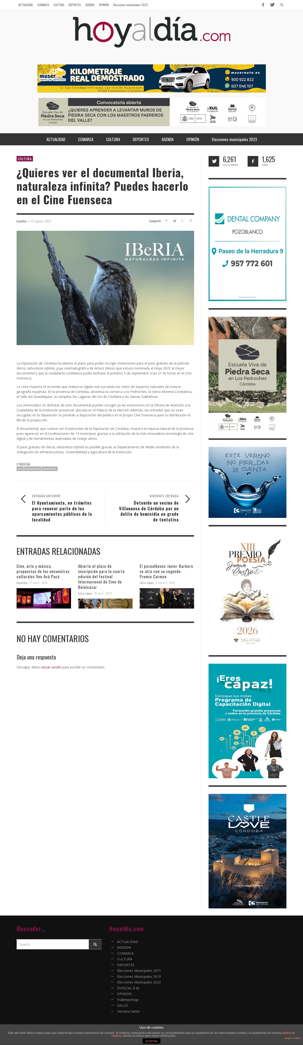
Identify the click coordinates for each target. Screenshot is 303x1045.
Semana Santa (128, 1011)
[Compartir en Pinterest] (191, 220)
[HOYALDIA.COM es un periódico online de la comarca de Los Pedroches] (151, 36)
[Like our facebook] (253, 161)
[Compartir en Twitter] (174, 220)
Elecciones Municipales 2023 (139, 982)
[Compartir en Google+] (182, 220)
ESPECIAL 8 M (128, 988)
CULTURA (25, 158)
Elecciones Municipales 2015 (139, 970)
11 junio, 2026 (39, 583)
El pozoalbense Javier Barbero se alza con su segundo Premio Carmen (166, 571)
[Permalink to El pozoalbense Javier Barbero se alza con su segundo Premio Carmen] (167, 598)
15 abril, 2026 (103, 593)
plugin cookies (293, 1038)
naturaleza (49, 469)
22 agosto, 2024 (41, 220)
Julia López (85, 593)
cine (20, 469)
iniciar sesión (51, 667)
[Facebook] (262, 4)
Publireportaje (128, 999)
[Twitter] (271, 4)
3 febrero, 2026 (165, 583)
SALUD (122, 1005)
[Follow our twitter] (214, 161)
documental (32, 469)
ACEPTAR (151, 1041)
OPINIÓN (124, 994)
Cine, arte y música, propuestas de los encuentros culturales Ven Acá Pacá (43, 571)
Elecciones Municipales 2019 (139, 976)
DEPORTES (125, 965)
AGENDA (124, 947)
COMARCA (125, 953)
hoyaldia (22, 583)
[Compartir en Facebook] (166, 220)
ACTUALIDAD (127, 941)
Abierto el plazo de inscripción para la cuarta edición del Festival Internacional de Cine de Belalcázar (101, 576)
